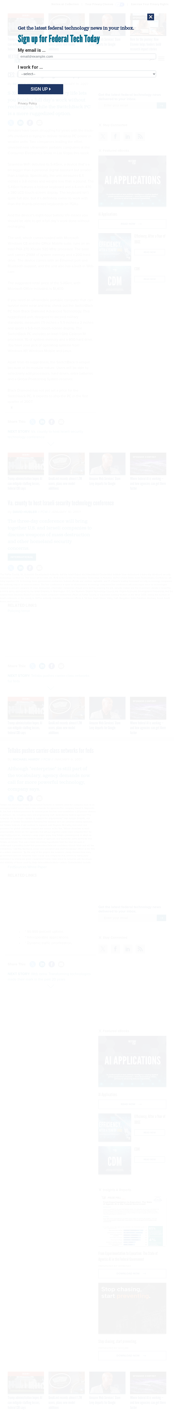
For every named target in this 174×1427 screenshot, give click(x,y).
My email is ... (32, 50)
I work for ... (30, 67)
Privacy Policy (27, 103)
